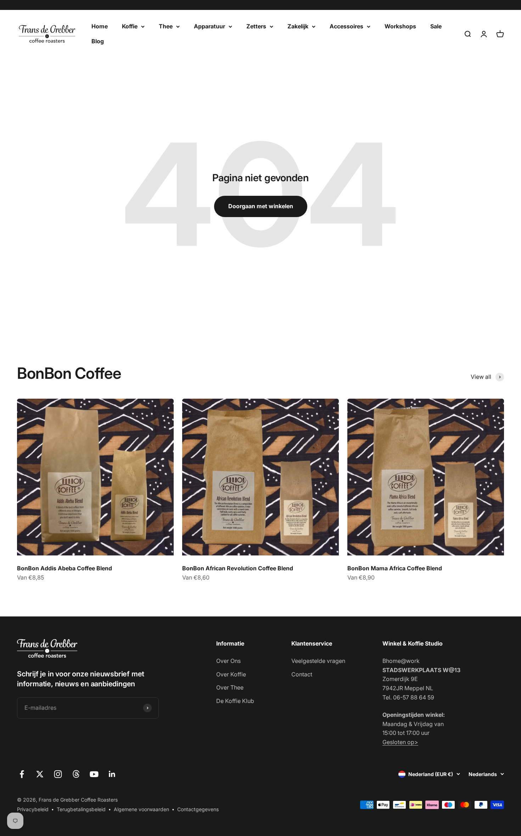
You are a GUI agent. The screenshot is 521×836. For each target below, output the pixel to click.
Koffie (130, 26)
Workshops (400, 26)
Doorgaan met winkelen (260, 206)
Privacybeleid (33, 809)
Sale (436, 26)
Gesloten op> (400, 742)
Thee (166, 26)
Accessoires (346, 26)
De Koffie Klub (235, 700)
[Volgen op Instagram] (58, 774)
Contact (301, 674)
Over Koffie (231, 674)
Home (99, 26)
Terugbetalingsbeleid (81, 809)
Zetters (256, 26)
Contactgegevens (198, 809)
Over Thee (229, 687)
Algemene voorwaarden (141, 809)
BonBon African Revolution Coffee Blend (237, 568)
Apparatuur (209, 26)
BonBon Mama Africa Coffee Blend (394, 568)
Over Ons (228, 660)
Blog (97, 41)
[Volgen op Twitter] (40, 774)
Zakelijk (297, 26)
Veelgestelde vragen (318, 660)
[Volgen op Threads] (76, 774)
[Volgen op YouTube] (94, 774)
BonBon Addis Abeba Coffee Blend (64, 568)
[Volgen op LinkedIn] (112, 774)
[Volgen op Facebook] (22, 774)
